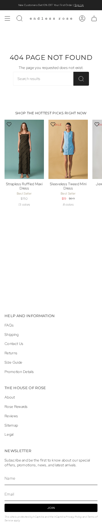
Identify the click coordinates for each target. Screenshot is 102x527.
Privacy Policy (74, 516)
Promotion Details (19, 371)
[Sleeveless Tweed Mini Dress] (68, 149)
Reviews (11, 416)
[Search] (81, 79)
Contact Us (14, 343)
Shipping (12, 334)
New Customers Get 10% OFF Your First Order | (51, 5)
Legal (9, 434)
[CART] (94, 18)
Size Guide (13, 362)
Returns (11, 353)
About (10, 397)
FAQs (9, 325)
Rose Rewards (16, 406)
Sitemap (11, 425)
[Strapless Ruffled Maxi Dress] (24, 149)
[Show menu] (7, 18)
